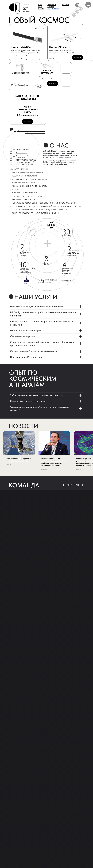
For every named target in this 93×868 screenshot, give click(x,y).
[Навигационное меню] (88, 5)
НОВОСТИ (41, 9)
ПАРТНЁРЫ (50, 6)
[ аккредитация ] (31, 235)
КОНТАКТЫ (65, 4)
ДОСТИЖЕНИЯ (51, 4)
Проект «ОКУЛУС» (21, 46)
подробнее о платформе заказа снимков (29, 131)
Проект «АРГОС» (58, 46)
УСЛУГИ (40, 6)
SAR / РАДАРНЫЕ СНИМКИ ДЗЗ (27, 97)
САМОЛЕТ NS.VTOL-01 (47, 72)
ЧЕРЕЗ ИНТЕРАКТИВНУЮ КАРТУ (27, 110)
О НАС (40, 4)
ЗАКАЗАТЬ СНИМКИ (53, 9)
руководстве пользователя (35, 133)
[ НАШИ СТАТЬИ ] (73, 485)
